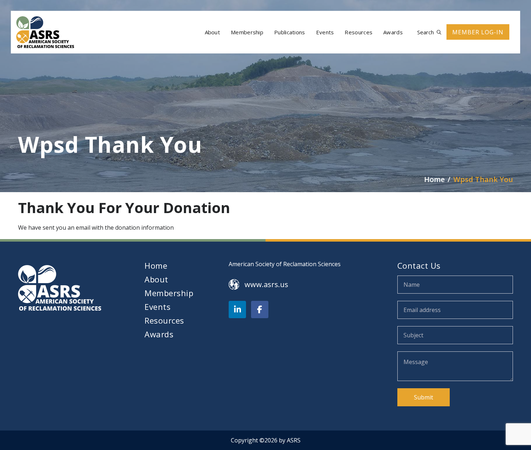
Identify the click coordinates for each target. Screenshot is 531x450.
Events (157, 306)
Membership (168, 292)
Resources (164, 320)
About (156, 279)
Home (155, 265)
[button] (429, 32)
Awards (158, 334)
